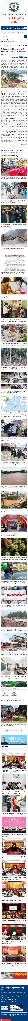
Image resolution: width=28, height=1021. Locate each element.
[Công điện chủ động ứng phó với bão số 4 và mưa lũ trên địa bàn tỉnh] (14, 428)
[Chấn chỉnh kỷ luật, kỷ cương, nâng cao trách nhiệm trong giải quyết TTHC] (14, 595)
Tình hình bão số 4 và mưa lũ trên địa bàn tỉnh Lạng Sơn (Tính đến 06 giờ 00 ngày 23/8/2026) (13, 415)
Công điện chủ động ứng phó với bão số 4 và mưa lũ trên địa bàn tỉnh (13, 439)
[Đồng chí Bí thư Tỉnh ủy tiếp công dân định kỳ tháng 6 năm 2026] (14, 932)
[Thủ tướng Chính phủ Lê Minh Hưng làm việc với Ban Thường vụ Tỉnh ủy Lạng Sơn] (14, 760)
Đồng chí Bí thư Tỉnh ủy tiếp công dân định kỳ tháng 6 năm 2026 (14, 942)
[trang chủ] (14, 7)
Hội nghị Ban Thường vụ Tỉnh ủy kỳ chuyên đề (14, 856)
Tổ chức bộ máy (22, 28)
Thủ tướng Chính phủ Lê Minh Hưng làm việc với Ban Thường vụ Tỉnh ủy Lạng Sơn (14, 771)
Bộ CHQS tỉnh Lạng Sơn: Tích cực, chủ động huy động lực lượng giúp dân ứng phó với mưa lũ (13, 486)
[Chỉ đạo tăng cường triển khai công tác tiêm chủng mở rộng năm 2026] (14, 285)
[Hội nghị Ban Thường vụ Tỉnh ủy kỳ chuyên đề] (14, 846)
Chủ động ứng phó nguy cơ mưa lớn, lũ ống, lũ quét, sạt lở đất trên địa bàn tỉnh (13, 724)
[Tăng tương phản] (25, 45)
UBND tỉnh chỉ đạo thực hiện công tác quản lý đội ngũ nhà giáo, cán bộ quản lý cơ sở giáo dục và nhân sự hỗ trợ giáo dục (14, 677)
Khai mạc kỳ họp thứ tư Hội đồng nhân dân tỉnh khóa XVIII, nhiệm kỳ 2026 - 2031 (14, 899)
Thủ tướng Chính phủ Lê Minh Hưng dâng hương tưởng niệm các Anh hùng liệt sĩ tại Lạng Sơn (14, 814)
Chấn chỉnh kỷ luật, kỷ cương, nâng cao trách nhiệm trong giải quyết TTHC (13, 605)
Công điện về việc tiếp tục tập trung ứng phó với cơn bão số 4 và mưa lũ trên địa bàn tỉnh (13, 391)
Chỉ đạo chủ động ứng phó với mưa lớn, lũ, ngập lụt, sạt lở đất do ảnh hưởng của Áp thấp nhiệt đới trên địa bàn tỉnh (14, 463)
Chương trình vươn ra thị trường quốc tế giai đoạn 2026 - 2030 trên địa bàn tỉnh (13, 534)
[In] (23, 45)
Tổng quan (12, 28)
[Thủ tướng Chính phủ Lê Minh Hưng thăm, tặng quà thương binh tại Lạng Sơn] (14, 782)
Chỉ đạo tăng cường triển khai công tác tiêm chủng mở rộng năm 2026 (14, 296)
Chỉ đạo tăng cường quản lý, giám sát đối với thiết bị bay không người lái (13, 225)
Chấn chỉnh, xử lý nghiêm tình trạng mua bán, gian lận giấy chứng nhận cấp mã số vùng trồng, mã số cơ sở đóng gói (14, 558)
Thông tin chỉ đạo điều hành (7, 41)
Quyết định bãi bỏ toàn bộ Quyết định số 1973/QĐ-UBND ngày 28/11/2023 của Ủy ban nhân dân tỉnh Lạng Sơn (13, 272)
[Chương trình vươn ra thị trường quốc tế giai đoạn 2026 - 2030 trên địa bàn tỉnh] (14, 523)
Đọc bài (20, 57)
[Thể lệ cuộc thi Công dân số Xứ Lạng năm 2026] (14, 690)
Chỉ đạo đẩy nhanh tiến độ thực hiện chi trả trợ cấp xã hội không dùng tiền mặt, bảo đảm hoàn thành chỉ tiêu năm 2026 (14, 344)
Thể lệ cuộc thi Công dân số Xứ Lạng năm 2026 (12, 700)
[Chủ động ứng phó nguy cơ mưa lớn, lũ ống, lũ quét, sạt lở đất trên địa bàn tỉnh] (14, 714)
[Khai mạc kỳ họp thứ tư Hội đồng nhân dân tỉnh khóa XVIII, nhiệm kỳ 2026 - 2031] (14, 889)
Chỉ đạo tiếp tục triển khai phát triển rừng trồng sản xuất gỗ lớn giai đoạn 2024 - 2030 (13, 368)
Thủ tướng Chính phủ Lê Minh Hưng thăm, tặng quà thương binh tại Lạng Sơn (14, 792)
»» (21, 730)
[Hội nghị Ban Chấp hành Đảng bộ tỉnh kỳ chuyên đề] (14, 825)
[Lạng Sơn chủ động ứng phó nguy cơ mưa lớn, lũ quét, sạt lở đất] (14, 500)
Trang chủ (4, 28)
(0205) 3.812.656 (12, 999)
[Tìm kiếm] (25, 36)
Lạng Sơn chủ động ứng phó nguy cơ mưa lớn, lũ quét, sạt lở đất (14, 510)
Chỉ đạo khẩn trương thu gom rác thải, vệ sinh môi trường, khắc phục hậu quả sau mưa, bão (13, 201)
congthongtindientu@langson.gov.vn (14, 1002)
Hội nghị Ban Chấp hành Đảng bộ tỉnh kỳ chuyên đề (14, 835)
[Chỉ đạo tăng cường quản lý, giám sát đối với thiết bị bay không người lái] (14, 214)
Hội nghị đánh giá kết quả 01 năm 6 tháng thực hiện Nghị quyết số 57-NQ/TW (14, 878)
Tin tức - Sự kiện (11, 40)
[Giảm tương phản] (26, 45)
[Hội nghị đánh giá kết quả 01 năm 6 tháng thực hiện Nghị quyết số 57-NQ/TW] (14, 867)
